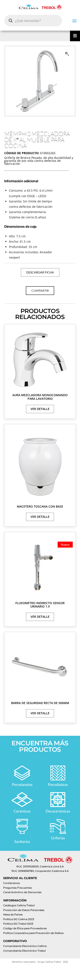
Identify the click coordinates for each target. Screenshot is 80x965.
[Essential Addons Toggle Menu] (75, 36)
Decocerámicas (58, 811)
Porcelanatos (22, 784)
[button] (74, 20)
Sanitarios (22, 841)
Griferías (58, 838)
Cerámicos (22, 811)
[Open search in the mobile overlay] (33, 20)
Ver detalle (40, 409)
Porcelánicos (58, 784)
